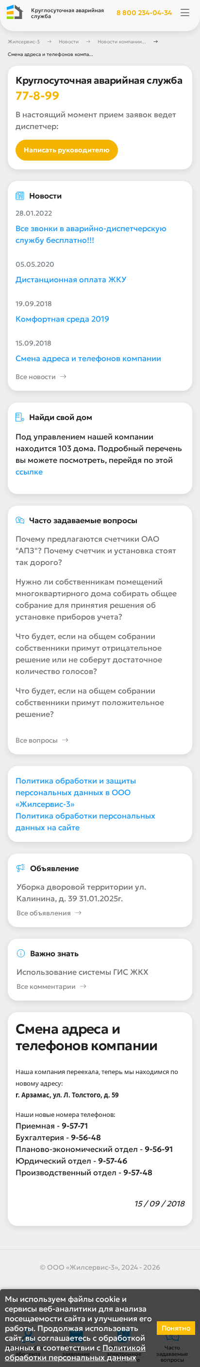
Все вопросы (37, 740)
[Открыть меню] (185, 13)
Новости (69, 41)
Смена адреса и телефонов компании (88, 358)
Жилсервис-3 (24, 41)
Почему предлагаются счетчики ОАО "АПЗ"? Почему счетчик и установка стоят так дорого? (96, 550)
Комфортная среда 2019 (62, 319)
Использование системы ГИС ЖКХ (83, 972)
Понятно (176, 1328)
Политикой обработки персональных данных (75, 1352)
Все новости (36, 376)
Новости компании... (122, 41)
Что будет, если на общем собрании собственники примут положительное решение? (90, 702)
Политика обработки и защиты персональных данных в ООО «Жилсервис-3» (76, 792)
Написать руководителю (67, 150)
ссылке (29, 471)
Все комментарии (46, 986)
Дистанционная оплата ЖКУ (71, 279)
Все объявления (44, 913)
